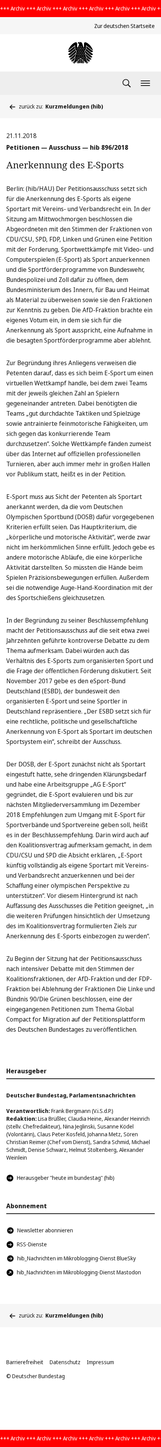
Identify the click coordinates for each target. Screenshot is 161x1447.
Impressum (100, 1362)
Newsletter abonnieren (45, 1230)
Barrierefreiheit (24, 1362)
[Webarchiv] (80, 53)
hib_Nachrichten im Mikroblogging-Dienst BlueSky (76, 1258)
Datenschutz (65, 1362)
